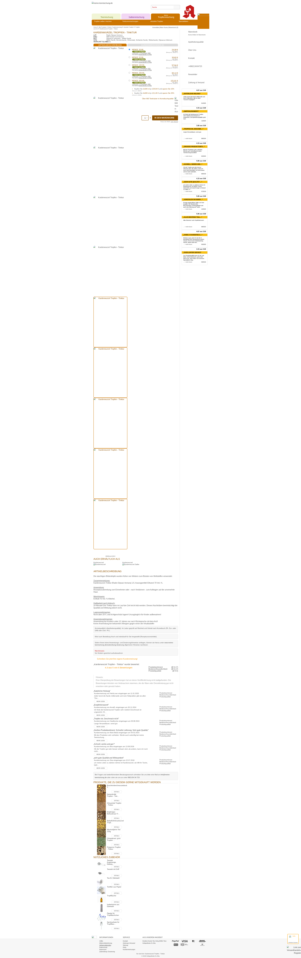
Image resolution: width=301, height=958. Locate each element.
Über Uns (192, 50)
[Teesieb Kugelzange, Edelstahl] (101, 864)
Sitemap (125, 945)
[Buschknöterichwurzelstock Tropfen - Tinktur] (101, 789)
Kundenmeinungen (129, 949)
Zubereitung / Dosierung (107, 951)
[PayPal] (176, 941)
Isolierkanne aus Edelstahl (113, 905)
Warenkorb (197, 33)
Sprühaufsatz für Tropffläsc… (113, 923)
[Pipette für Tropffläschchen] (101, 917)
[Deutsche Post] (202, 945)
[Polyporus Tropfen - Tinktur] (101, 851)
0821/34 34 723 (134, 777)
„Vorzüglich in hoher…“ (193, 199)
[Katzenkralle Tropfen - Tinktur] (101, 798)
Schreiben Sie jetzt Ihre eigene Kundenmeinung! (117, 659)
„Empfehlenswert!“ (191, 111)
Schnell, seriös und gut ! (104, 744)
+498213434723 (195, 66)
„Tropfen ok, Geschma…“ (193, 129)
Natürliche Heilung (102, 691)
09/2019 (203, 262)
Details (116, 791)
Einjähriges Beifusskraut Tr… (113, 813)
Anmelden (155, 27)
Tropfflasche (111, 896)
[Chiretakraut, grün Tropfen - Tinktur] (101, 842)
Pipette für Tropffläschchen (113, 914)
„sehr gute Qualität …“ (192, 182)
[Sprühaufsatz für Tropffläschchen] (101, 925)
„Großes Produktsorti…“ (194, 146)
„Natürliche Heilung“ (192, 93)
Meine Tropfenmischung (115, 27)
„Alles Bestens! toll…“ (192, 217)
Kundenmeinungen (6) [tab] (152, 45)
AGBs (101, 941)
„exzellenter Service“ (192, 252)
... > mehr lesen (187, 138)
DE (149, 53)
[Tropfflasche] (101, 899)
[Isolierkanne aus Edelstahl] (101, 908)
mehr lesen (101, 701)
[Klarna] (176, 945)
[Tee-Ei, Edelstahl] (101, 881)
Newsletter (192, 74)
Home (95, 27)
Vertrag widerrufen (105, 945)
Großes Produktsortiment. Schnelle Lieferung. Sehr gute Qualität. (121, 730)
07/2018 (203, 191)
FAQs (124, 947)
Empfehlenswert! (101, 705)
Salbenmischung (136, 16)
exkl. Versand (174, 121)
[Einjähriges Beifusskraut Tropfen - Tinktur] (101, 815)
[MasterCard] (193, 941)
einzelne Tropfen (156, 21)
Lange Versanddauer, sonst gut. (192, 132)
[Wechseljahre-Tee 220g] (101, 833)
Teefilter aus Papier (114, 887)
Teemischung (107, 16)
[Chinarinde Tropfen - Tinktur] (101, 806)
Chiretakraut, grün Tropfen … (114, 839)
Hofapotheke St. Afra (145, 54)
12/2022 (203, 209)
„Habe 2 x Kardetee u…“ (192, 235)
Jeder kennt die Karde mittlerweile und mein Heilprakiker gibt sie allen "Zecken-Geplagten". (194, 98)
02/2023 (203, 156)
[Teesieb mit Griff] (101, 873)
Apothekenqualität (195, 42)
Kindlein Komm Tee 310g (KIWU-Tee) (154, 941)
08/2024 (203, 138)
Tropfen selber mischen (103, 21)
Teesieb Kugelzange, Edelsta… (111, 862)
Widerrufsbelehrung (105, 943)
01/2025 (203, 103)
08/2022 (203, 226)
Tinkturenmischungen (130, 21)
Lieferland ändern (293, 942)
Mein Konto (164, 27)
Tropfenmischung (166, 16)
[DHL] (202, 941)
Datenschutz (103, 947)
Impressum (102, 949)
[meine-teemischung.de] (113, 6)
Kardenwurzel (98, 562)
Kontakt (191, 58)
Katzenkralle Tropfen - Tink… (113, 795)
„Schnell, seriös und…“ (192, 164)
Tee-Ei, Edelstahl (113, 878)
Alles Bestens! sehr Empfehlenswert (193, 220)
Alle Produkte (102, 27)
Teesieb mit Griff (113, 869)
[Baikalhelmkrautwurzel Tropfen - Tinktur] (101, 824)
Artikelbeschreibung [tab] (110, 45)
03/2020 (203, 244)
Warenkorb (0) (173, 27)
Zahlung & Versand (196, 83)
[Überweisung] (184, 945)
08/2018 (203, 173)
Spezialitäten (183, 21)
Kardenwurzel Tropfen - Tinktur (109, 29)
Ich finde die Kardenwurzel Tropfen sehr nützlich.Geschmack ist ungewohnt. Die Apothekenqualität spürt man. (194, 117)
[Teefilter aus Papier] (101, 890)
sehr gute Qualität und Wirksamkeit (108, 758)
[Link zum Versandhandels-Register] (294, 952)
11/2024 (203, 121)
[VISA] (184, 941)
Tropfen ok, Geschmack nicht (106, 719)
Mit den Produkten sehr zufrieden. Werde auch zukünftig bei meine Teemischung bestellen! (193, 151)
